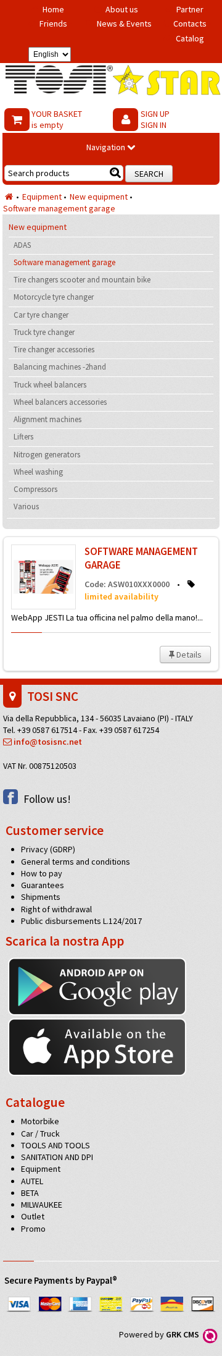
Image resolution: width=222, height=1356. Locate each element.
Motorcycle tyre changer (54, 297)
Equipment (42, 196)
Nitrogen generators (47, 454)
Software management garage (59, 208)
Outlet (32, 1216)
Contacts (190, 23)
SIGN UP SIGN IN (155, 119)
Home (53, 9)
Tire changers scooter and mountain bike (82, 279)
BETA (30, 1192)
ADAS (22, 245)
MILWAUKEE (41, 1204)
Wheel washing (38, 472)
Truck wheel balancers (50, 384)
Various (26, 506)
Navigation (106, 147)
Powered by (161, 1334)
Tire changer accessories (54, 349)
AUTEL (32, 1181)
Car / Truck (40, 1133)
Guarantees (42, 885)
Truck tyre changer (44, 332)
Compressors (35, 489)
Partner (190, 9)
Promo (33, 1228)
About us (121, 9)
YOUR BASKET (56, 119)
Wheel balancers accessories (60, 402)
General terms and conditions (75, 861)
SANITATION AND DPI (57, 1157)
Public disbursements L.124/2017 (81, 920)
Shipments (40, 896)
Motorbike (40, 1121)
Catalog (190, 38)
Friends (53, 23)
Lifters (23, 436)
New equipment (99, 196)
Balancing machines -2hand (60, 367)
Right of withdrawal (56, 909)
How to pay (41, 873)
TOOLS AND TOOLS (55, 1145)
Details (188, 654)
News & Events (124, 23)
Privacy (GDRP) (48, 849)
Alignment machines (47, 419)
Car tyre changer (41, 315)
